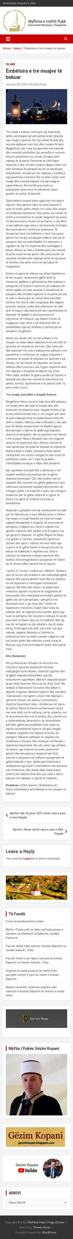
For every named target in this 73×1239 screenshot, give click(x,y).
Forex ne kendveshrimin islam (25, 921)
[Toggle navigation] (8, 38)
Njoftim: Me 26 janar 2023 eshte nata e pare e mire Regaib (38, 815)
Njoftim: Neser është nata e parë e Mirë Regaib (38, 831)
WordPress (49, 1232)
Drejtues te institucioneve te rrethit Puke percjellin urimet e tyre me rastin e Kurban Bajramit (32, 975)
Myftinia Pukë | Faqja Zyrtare (46, 1222)
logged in (28, 858)
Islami (10, 64)
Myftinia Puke (37, 84)
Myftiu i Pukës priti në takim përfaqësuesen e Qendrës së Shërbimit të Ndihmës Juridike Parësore (34, 934)
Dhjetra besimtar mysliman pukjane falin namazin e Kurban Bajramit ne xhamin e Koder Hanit (35, 991)
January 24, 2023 (16, 84)
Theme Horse (41, 1227)
